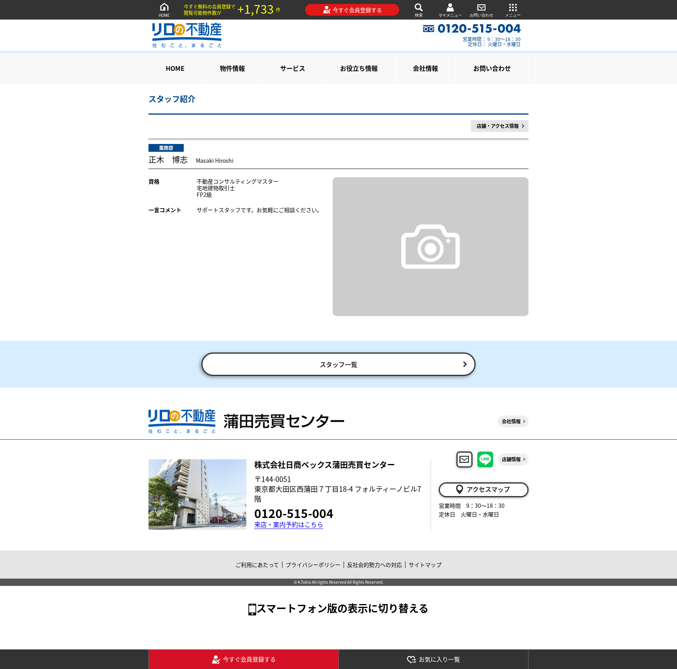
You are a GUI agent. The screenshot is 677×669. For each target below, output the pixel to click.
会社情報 (425, 68)
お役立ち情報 (359, 68)
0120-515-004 (293, 513)
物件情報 (232, 68)
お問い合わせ (481, 15)
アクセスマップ (488, 489)
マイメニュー (450, 15)
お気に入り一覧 (439, 659)
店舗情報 (511, 459)
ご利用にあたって (257, 564)
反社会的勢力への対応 (374, 564)
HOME (164, 15)
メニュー (513, 15)
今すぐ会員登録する (357, 10)
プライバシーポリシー (313, 564)
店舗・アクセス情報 (498, 125)
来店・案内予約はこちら (288, 524)
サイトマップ (425, 564)
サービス (292, 68)
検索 (419, 15)
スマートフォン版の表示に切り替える (342, 608)
